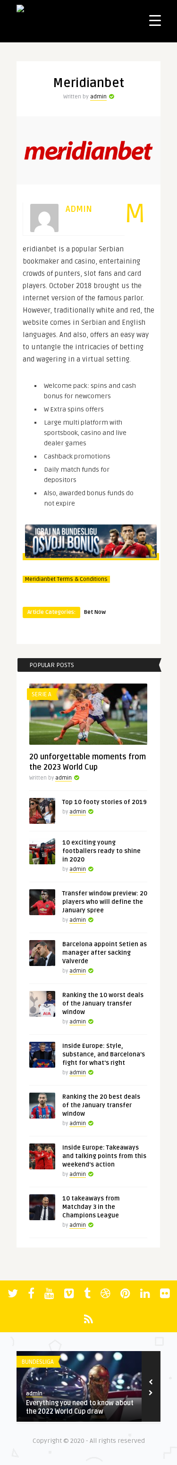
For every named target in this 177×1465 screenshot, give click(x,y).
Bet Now (95, 612)
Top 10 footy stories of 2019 (104, 802)
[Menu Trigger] (155, 20)
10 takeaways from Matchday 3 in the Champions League (91, 1207)
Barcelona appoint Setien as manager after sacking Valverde (104, 953)
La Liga (140, 1362)
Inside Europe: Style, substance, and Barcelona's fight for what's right (103, 1054)
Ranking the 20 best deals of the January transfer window (101, 1105)
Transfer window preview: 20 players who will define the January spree (104, 902)
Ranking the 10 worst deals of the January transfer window (102, 1003)
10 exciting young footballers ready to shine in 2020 (101, 851)
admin (98, 96)
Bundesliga (17, 1362)
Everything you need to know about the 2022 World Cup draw (60, 1407)
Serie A (41, 694)
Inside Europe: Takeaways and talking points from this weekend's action (104, 1156)
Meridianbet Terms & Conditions (66, 579)
